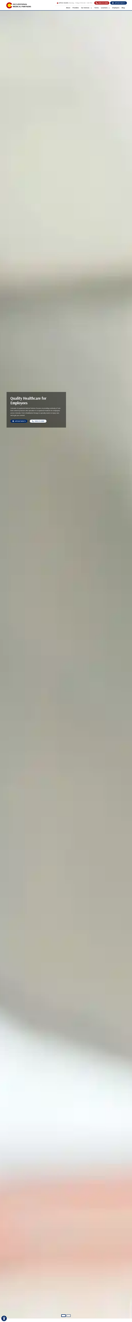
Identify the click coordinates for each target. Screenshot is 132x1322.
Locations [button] (104, 8)
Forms (97, 8)
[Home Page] (18, 5)
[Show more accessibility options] (4, 1318)
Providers (76, 8)
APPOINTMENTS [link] (119, 3)
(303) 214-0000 (103, 3)
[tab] (63, 1315)
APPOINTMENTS (20, 419)
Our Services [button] (85, 8)
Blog (123, 8)
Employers (115, 8)
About (68, 8)
